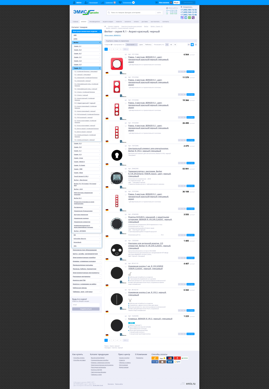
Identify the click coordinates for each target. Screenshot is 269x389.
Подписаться (86, 309)
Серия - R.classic (79, 165)
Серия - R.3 (77, 143)
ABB (75, 35)
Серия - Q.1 (78, 57)
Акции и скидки (108, 21)
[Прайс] (195, 44)
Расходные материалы (81, 276)
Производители (94, 21)
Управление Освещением (83, 211)
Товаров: (107, 44)
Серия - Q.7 (78, 64)
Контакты (166, 21)
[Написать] (182, 17)
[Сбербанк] (162, 361)
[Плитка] (188, 44)
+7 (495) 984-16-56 (189, 9)
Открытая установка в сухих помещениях (84, 203)
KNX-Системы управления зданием (83, 193)
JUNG (75, 39)
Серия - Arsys (78, 158)
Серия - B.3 (77, 50)
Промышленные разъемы (83, 265)
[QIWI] (184, 358)
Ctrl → (126, 49)
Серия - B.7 (77, 53)
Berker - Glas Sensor (81, 180)
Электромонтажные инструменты (86, 273)
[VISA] (155, 358)
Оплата (136, 21)
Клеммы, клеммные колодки (84, 261)
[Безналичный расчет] (177, 361)
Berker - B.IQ (78, 189)
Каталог (83, 21)
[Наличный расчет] (169, 361)
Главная (75, 21)
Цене (141, 44)
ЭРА (75, 246)
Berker (76, 42)
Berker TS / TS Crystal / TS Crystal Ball (85, 184)
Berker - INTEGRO (80, 231)
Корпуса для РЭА (79, 280)
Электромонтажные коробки (84, 257)
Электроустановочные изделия (85, 31)
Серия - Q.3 (78, 61)
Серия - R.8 (77, 147)
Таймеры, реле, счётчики (82, 292)
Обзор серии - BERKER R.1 (112, 35)
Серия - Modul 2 (79, 162)
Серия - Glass (78, 173)
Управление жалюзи (81, 218)
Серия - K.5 (77, 154)
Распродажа (78, 207)
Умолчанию (131, 44)
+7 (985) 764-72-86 (189, 14)
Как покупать (155, 21)
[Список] (192, 44)
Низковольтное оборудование (85, 250)
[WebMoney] (169, 358)
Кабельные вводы (80, 288)
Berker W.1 (78, 198)
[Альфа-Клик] (155, 361)
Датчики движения (81, 215)
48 (171, 44)
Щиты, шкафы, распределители (85, 254)
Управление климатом (82, 222)
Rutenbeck (77, 242)
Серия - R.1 (77, 68)
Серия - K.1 (77, 151)
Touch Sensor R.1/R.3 (81, 176)
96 (175, 44)
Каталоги (128, 21)
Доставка (145, 21)
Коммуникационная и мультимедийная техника (83, 226)
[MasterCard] (162, 358)
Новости (119, 21)
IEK (75, 235)
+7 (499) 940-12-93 (189, 12)
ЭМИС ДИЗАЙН (182, 383)
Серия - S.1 (77, 46)
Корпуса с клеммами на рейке (84, 284)
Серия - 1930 (78, 169)
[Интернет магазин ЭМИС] (105, 26)
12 (167, 44)
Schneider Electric (80, 239)
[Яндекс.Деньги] (177, 358)
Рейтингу (148, 44)
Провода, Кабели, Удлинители (84, 269)
